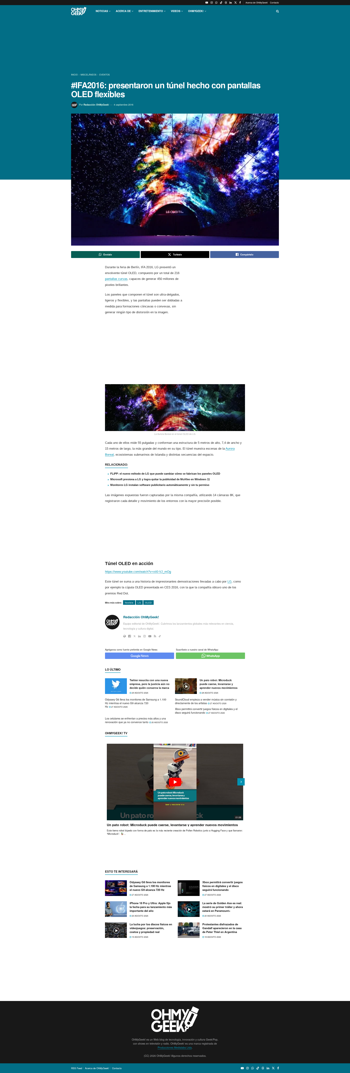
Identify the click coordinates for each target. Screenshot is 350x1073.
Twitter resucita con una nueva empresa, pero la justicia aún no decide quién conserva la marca (150, 684)
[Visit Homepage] (78, 11)
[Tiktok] (160, 636)
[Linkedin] (139, 636)
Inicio (74, 74)
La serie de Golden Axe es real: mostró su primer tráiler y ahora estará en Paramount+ (222, 907)
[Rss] (155, 636)
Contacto (274, 2)
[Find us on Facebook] (240, 2)
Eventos (104, 74)
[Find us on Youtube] (206, 2)
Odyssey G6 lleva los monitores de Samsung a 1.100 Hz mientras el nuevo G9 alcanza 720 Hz (135, 703)
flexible (129, 602)
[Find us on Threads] (226, 2)
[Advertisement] (175, 45)
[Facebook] (129, 636)
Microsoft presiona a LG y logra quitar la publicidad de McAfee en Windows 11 (160, 479)
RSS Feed (76, 1068)
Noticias (102, 11)
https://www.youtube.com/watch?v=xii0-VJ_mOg (138, 571)
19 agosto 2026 (139, 936)
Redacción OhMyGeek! (96, 104)
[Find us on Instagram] (212, 2)
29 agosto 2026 (139, 692)
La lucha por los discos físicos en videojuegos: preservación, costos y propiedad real (151, 928)
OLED (148, 602)
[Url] (124, 636)
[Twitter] (134, 636)
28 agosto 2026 (209, 692)
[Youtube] (149, 636)
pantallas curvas (116, 279)
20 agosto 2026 (212, 915)
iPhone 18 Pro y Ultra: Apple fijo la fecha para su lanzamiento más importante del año (151, 907)
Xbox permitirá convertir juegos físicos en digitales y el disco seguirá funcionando (206, 710)
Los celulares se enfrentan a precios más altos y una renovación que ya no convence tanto (135, 720)
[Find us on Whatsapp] (216, 2)
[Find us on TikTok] (221, 2)
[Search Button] (277, 11)
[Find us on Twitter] (235, 2)
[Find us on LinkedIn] (231, 2)
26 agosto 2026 (159, 722)
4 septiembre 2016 (123, 104)
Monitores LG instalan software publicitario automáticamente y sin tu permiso (159, 484)
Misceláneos (88, 74)
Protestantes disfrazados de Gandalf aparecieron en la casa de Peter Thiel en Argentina (222, 928)
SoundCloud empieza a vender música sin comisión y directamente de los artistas (206, 701)
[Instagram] (144, 636)
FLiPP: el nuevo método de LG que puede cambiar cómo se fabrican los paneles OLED (165, 473)
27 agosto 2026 (119, 706)
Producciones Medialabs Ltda (175, 1047)
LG (230, 581)
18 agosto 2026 (212, 936)
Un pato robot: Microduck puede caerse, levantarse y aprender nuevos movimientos (219, 684)
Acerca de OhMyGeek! (257, 2)
